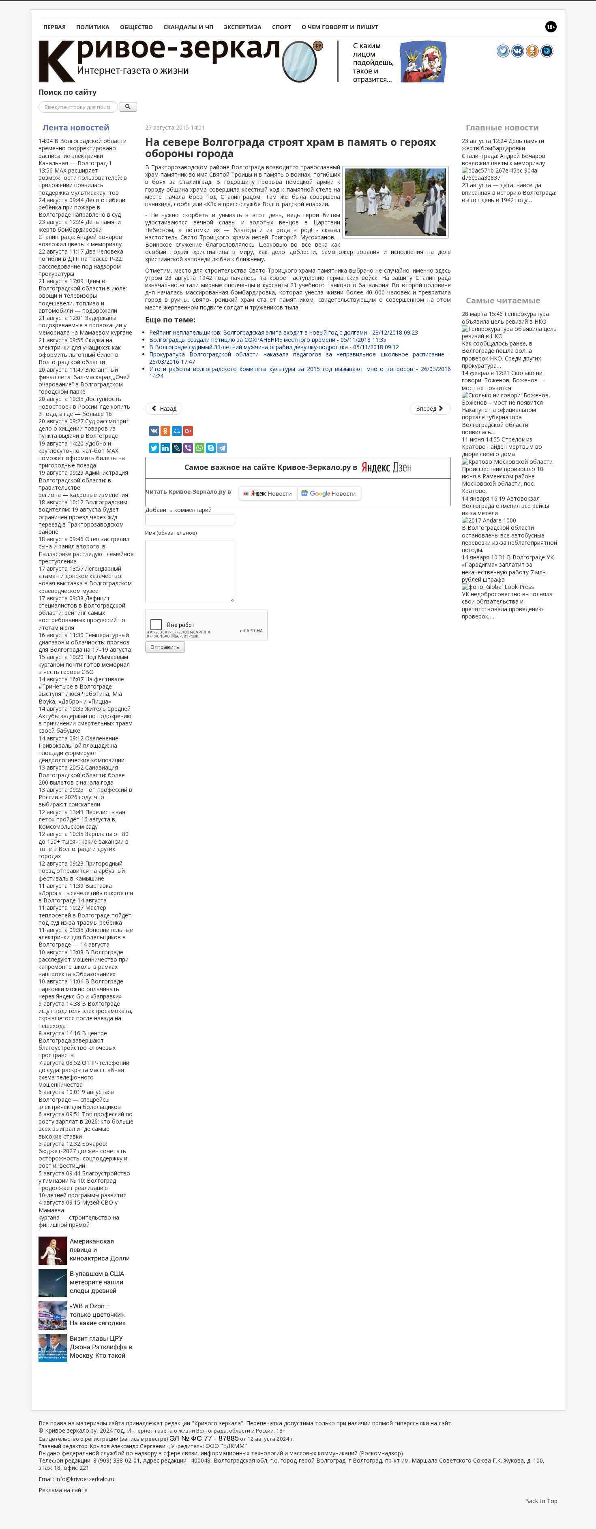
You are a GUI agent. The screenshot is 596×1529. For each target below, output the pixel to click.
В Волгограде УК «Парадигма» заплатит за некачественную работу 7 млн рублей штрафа (508, 586)
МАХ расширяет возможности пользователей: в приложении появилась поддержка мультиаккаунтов (83, 181)
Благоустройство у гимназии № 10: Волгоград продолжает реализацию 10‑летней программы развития (84, 1184)
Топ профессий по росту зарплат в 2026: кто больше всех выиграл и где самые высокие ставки (86, 1125)
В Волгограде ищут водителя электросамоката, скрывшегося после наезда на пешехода (86, 1015)
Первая (54, 27)
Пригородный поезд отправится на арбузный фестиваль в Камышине (82, 870)
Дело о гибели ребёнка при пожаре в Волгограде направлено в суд (82, 207)
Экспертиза (243, 27)
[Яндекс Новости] (268, 493)
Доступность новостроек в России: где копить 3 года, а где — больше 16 (84, 406)
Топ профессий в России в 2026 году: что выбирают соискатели (85, 797)
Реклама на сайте (63, 1490)
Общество (136, 27)
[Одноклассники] (165, 431)
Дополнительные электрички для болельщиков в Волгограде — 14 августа (86, 937)
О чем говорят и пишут (340, 27)
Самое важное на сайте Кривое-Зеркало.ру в (273, 467)
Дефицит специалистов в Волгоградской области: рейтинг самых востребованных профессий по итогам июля (82, 612)
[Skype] (211, 448)
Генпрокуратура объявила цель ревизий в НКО (505, 339)
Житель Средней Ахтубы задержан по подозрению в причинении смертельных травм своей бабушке (86, 720)
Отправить (165, 646)
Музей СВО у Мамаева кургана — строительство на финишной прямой (79, 1213)
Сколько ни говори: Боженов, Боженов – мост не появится (502, 402)
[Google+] (188, 431)
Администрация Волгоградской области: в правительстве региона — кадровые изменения (83, 484)
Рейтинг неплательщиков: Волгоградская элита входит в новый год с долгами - (283, 332)
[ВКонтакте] (154, 431)
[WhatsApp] (199, 448)
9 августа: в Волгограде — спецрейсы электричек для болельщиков (80, 1099)
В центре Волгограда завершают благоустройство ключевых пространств (77, 1044)
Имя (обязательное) (171, 532)
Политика (92, 27)
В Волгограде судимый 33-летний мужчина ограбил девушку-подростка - (274, 347)
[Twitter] (154, 448)
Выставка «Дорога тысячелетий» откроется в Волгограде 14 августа (86, 893)
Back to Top (541, 1501)
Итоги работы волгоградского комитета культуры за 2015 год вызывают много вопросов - (300, 372)
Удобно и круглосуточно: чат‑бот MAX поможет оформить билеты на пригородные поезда (82, 454)
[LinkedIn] (165, 448)
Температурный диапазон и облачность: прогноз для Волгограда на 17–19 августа (85, 642)
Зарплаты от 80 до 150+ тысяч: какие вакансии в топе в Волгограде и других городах (84, 845)
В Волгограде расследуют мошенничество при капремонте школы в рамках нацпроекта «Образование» (84, 963)
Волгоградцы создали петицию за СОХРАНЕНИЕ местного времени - (267, 339)
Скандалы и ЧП (188, 27)
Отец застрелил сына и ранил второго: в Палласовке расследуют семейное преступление (86, 550)
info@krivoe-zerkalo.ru (85, 1479)
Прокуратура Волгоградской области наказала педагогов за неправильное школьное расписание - (300, 357)
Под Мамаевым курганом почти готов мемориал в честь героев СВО (84, 664)
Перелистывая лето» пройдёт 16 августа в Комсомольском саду (82, 819)
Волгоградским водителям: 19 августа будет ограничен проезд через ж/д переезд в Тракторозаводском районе (83, 516)
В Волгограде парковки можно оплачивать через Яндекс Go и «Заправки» (81, 988)
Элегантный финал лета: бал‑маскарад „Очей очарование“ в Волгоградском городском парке (84, 381)
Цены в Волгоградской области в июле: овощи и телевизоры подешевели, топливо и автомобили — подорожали (83, 295)
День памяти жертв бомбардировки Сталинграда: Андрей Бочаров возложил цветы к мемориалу (80, 233)
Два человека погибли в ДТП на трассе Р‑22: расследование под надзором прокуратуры (81, 262)
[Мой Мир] (177, 431)
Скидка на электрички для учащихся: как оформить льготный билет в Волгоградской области (80, 351)
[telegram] (222, 448)
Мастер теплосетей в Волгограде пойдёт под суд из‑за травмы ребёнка (85, 915)
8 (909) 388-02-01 (116, 1460)
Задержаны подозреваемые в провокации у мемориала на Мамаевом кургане (85, 325)
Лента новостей (76, 127)
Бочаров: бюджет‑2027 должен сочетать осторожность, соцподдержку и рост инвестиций (83, 1155)
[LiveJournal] (177, 448)
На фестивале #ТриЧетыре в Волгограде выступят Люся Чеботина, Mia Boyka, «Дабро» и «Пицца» (81, 690)
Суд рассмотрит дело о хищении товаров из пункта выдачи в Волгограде (84, 428)
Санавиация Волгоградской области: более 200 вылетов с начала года (82, 774)
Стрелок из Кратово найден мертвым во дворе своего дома (502, 465)
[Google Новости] (329, 493)
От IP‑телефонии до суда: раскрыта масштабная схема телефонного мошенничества (84, 1074)
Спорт (281, 27)
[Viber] (188, 448)
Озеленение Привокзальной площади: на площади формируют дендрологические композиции (81, 749)
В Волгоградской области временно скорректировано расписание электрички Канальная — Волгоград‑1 (82, 152)
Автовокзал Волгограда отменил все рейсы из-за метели (509, 524)
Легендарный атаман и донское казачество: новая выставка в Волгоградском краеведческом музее (85, 580)
